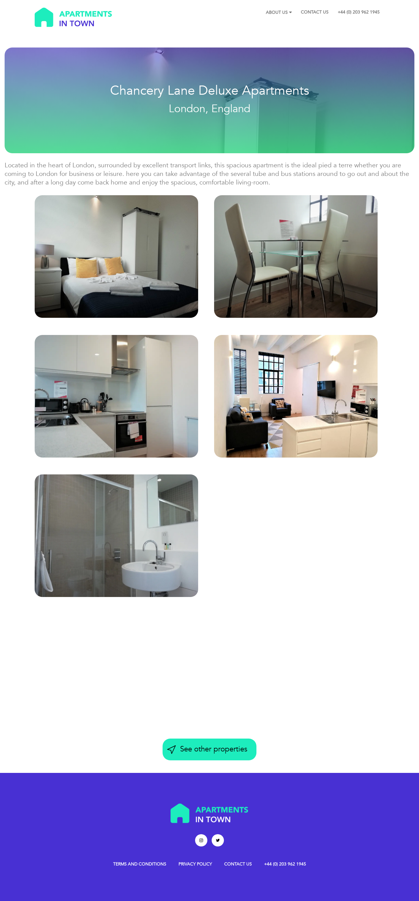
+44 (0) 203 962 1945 (359, 12)
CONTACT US (315, 12)
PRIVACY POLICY (195, 864)
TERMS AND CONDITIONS (139, 864)
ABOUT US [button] (277, 12)
